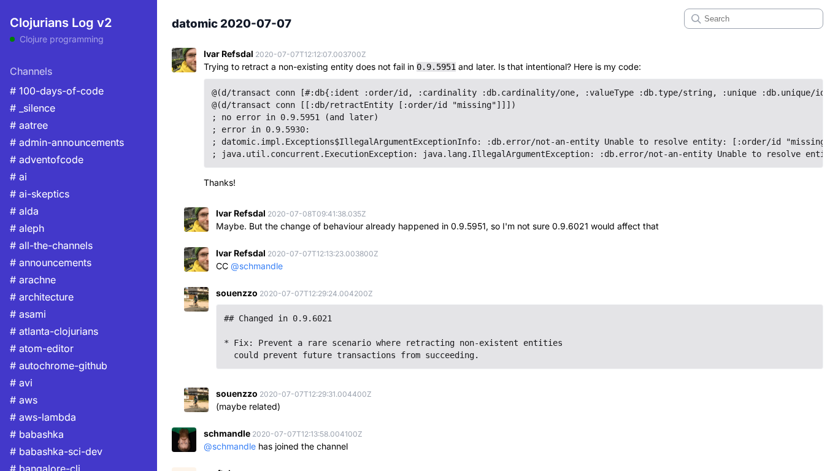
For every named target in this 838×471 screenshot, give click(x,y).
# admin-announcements (67, 142)
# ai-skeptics (39, 194)
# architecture (42, 297)
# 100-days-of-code (57, 91)
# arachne (33, 280)
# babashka (37, 434)
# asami (28, 314)
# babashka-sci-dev (56, 451)
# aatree (29, 125)
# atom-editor (42, 348)
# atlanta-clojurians (54, 331)
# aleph (27, 228)
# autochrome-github (58, 365)
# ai (18, 176)
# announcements (50, 262)
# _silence (32, 108)
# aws (23, 400)
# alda (24, 211)
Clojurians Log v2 (61, 22)
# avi (21, 383)
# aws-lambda (43, 417)
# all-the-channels (51, 245)
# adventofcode (46, 159)
